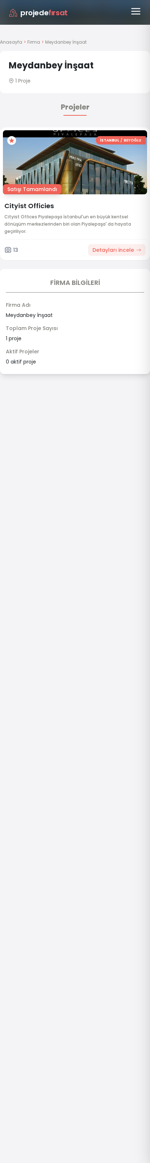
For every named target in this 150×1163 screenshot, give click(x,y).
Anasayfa (11, 42)
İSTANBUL (109, 140)
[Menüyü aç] (135, 11)
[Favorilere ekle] (11, 140)
